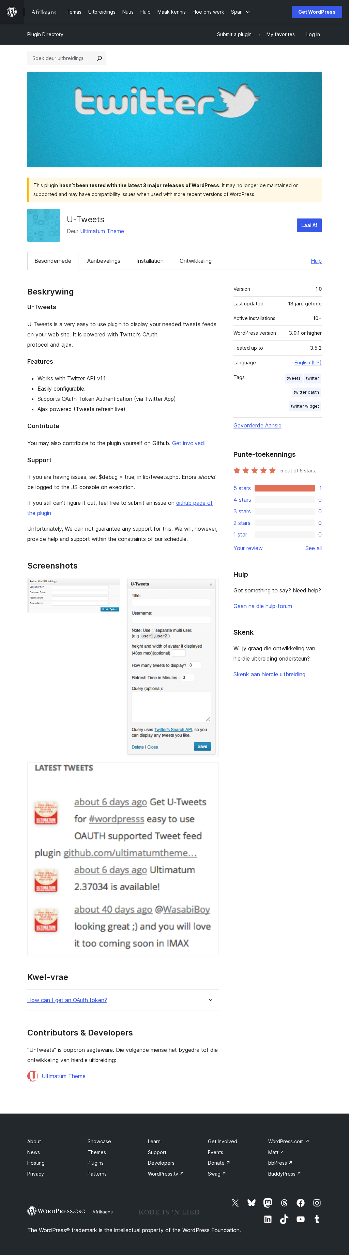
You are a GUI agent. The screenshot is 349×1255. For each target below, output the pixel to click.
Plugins (96, 1163)
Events (215, 1152)
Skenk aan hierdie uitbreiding (269, 674)
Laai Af (309, 225)
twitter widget (305, 406)
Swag (217, 1174)
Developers (161, 1163)
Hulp (316, 260)
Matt (276, 1152)
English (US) (308, 362)
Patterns (97, 1174)
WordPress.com (288, 1141)
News (33, 1152)
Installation (150, 260)
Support (157, 1152)
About (34, 1141)
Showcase (99, 1141)
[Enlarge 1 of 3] (111, 587)
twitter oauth (306, 392)
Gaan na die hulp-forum (262, 606)
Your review (248, 548)
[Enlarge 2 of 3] (209, 587)
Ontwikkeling (196, 260)
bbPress (280, 1163)
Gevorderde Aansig (257, 425)
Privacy (35, 1174)
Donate (219, 1163)
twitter (312, 378)
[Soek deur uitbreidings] (99, 58)
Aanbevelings (103, 260)
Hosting (36, 1163)
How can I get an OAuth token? (67, 1000)
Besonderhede (52, 260)
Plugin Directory (45, 34)
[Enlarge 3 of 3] (209, 771)
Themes (97, 1152)
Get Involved (222, 1141)
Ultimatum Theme (102, 231)
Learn (154, 1141)
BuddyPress (284, 1174)
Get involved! (189, 443)
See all (313, 548)
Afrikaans (102, 1211)
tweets (294, 378)
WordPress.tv (166, 1174)
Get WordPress (317, 12)
